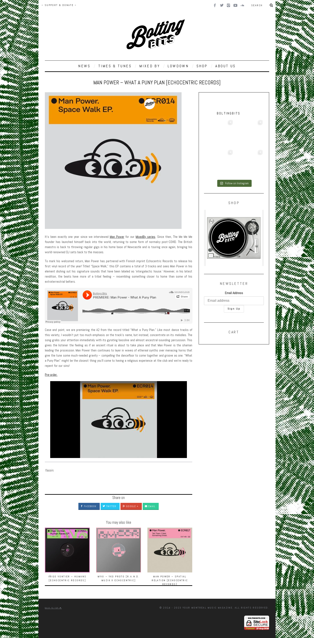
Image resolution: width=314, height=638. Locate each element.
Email (151, 506)
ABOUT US (225, 65)
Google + (131, 506)
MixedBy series (145, 236)
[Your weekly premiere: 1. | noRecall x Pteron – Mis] (219, 134)
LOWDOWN (178, 65)
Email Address (234, 293)
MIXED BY (149, 65)
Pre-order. (51, 374)
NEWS (84, 65)
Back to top (52, 608)
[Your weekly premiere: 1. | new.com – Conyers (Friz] (219, 164)
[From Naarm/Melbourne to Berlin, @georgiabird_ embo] (249, 134)
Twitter (110, 506)
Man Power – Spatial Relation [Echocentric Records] (170, 580)
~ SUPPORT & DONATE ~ (59, 5)
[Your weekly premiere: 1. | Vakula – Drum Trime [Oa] (249, 164)
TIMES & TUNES (115, 65)
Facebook (89, 506)
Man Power (117, 236)
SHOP (202, 65)
